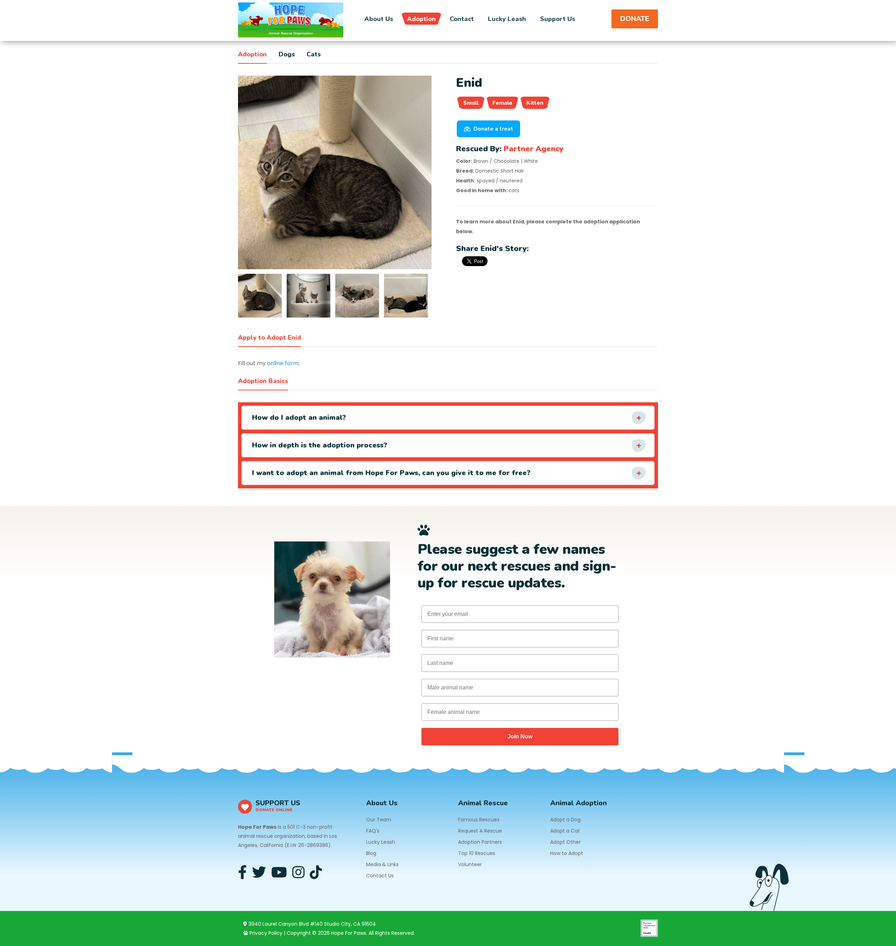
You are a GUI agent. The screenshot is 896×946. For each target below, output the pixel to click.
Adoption (421, 19)
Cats (314, 54)
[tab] (260, 296)
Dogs (287, 54)
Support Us (557, 19)
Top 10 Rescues (476, 853)
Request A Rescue (480, 830)
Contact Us (380, 875)
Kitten (535, 103)
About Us (378, 19)
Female (502, 103)
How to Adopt (566, 853)
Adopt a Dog (565, 819)
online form (283, 363)
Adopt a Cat (565, 830)
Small (470, 103)
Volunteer (470, 864)
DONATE (634, 18)
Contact (462, 19)
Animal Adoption (578, 803)
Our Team (378, 819)
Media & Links (382, 864)
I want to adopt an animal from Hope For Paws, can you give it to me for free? (391, 473)
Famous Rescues (478, 819)
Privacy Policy (265, 933)
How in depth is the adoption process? (319, 445)
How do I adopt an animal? (299, 417)
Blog (371, 853)
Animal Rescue (483, 803)
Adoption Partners (480, 842)
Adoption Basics (263, 381)
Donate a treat (493, 129)
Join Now (519, 736)
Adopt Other (565, 842)
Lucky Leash (507, 19)
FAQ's (372, 830)
